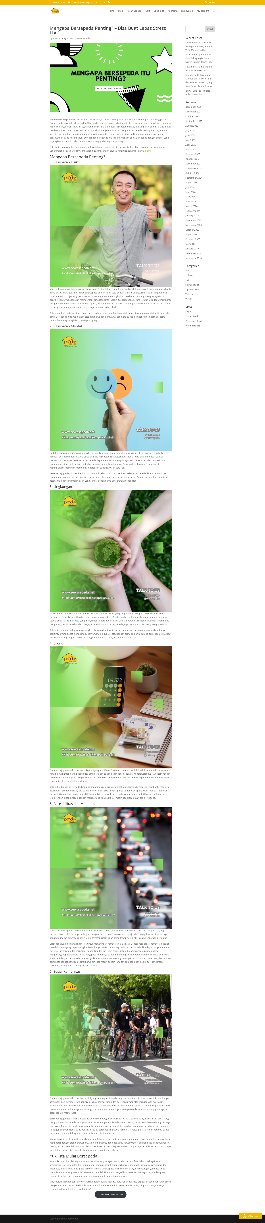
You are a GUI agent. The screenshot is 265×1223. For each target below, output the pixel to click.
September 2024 (193, 177)
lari (187, 280)
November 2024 (193, 168)
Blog (120, 11)
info (187, 270)
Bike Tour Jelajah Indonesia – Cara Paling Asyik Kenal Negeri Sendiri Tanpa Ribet (200, 58)
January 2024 (192, 215)
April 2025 (190, 144)
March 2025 (191, 149)
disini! (148, 150)
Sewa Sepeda (83, 38)
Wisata (188, 298)
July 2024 (190, 187)
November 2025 (193, 111)
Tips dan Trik (192, 289)
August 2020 (191, 234)
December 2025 (193, 106)
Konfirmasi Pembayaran (180, 11)
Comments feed (193, 321)
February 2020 (192, 239)
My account (203, 11)
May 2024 (190, 196)
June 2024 (190, 192)
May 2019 (190, 243)
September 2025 (193, 121)
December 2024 (193, 163)
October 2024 (192, 173)
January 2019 (192, 248)
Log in (188, 311)
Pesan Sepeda (134, 11)
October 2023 (192, 229)
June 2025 (190, 135)
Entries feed (191, 316)
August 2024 (191, 182)
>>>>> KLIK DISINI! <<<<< (110, 1194)
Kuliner (189, 275)
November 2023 (193, 225)
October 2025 (192, 116)
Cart (147, 11)
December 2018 (193, 253)
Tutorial (189, 294)
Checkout (159, 11)
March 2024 (191, 206)
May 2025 (190, 140)
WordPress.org (192, 325)
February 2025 (192, 154)
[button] (250, 1216)
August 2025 (191, 125)
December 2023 (193, 220)
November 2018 (193, 258)
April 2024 (190, 201)
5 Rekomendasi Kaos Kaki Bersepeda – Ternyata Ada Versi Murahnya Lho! (198, 46)
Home (111, 11)
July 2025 (190, 130)
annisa (56, 38)
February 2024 (192, 210)
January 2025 (192, 158)
